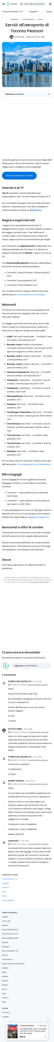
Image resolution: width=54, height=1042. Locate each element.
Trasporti (33, 11)
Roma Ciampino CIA (10, 951)
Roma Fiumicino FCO (10, 934)
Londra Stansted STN (10, 930)
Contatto (5, 1017)
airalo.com (35, 210)
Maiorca (5, 998)
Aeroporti (14, 19)
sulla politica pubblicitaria (39, 582)
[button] (4, 4)
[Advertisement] (27, 127)
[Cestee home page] (12, 4)
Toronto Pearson (28, 19)
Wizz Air (5, 955)
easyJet (5, 942)
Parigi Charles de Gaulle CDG (13, 964)
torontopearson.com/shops (31, 294)
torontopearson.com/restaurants (34, 464)
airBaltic (5, 917)
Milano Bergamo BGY (10, 938)
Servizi (40, 19)
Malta (4, 972)
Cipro (4, 993)
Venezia (5, 976)
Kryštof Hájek (19, 37)
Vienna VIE (6, 921)
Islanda (5, 981)
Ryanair (5, 925)
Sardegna (6, 947)
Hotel (4, 892)
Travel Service (7, 959)
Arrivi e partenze (8, 900)
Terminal (5, 887)
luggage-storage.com (38, 517)
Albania (5, 985)
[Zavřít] (47, 1020)
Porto (4, 1002)
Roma (4, 989)
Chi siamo (6, 1012)
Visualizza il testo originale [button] (37, 685)
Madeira (5, 968)
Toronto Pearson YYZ (12, 11)
